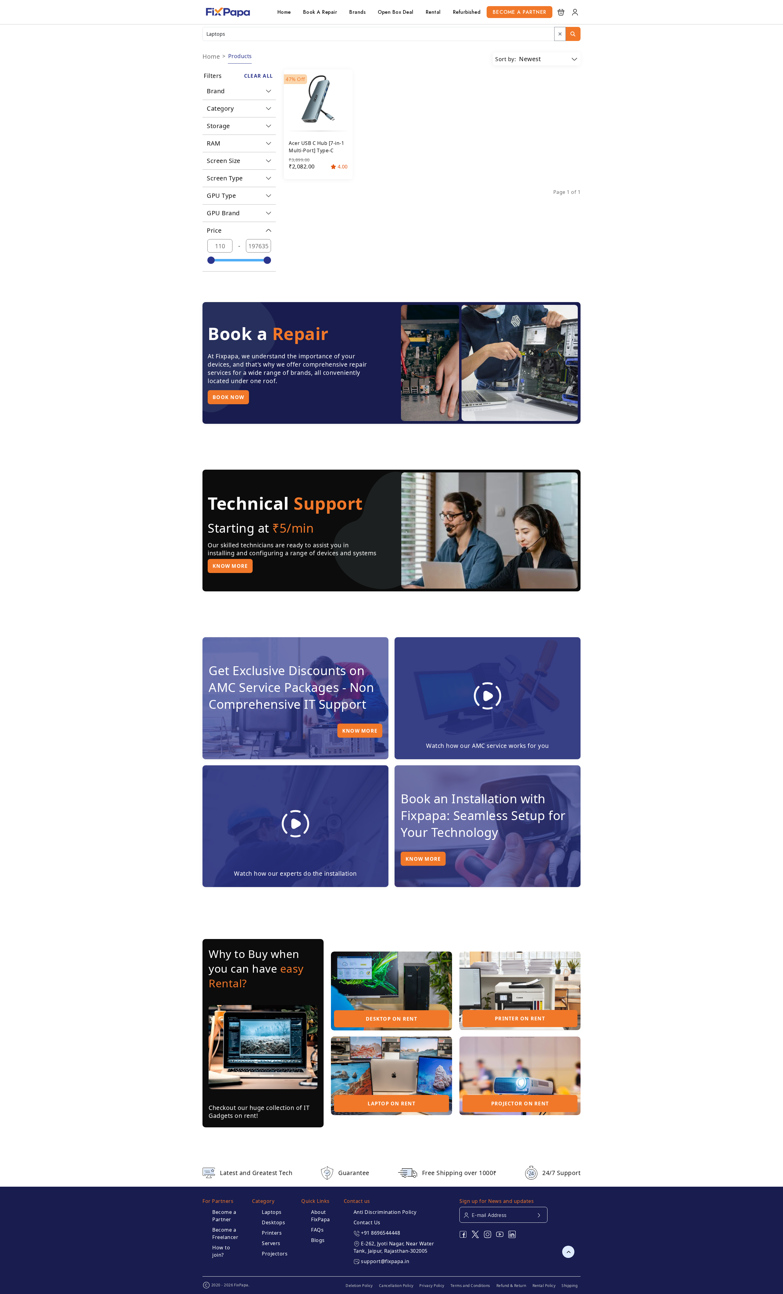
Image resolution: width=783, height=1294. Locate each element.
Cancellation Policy (396, 1285)
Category (220, 108)
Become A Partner (519, 12)
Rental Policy (544, 1285)
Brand (216, 91)
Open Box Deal (396, 12)
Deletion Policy (359, 1285)
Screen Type (225, 178)
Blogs (318, 1240)
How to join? (221, 1251)
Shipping (569, 1285)
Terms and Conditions (470, 1285)
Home (284, 12)
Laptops (272, 1212)
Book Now (228, 397)
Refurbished (467, 12)
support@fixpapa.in (385, 1261)
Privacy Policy (431, 1285)
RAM (214, 143)
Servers (271, 1243)
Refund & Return (511, 1285)
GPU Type (221, 195)
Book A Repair (320, 12)
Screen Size (223, 161)
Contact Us (367, 1222)
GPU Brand (223, 213)
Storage (218, 126)
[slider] (211, 260)
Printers (272, 1232)
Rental (433, 12)
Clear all (258, 75)
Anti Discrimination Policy (385, 1212)
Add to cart (317, 169)
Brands (357, 12)
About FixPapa (320, 1216)
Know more (230, 566)
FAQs (317, 1229)
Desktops (273, 1222)
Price (214, 230)
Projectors (275, 1253)
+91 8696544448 (380, 1232)
